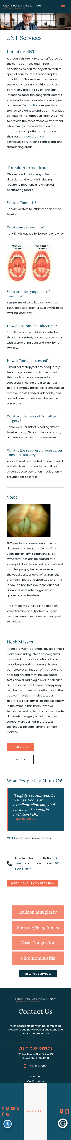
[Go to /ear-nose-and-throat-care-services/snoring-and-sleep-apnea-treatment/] (38, 927)
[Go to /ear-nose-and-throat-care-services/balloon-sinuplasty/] (38, 912)
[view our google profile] (8, 1109)
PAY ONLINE (34, 1111)
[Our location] (67, 1111)
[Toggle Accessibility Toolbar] (7, 1124)
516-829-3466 (38, 1066)
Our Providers (35, 1081)
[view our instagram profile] (8, 1114)
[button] (32, 883)
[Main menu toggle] (63, 6)
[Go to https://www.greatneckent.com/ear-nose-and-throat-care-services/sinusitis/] (38, 958)
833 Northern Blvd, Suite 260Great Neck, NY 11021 (35, 1056)
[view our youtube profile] (13, 1109)
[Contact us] (61, 1111)
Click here (14, 838)
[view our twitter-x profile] (3, 1109)
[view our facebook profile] (3, 1114)
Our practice (35, 137)
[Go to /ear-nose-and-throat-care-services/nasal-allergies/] (38, 943)
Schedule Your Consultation (32, 883)
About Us (35, 1076)
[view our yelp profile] (18, 1109)
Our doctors (30, 105)
